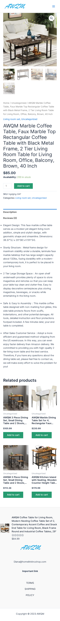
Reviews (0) (10, 218)
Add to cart (23, 185)
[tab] (30, 212)
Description (10, 212)
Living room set (11, 119)
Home (6, 103)
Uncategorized (18, 103)
